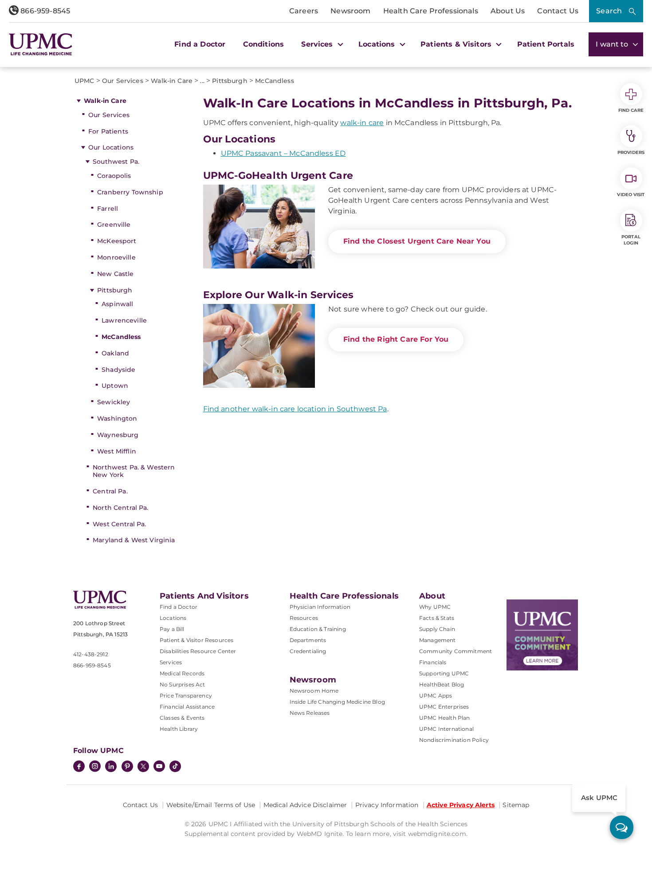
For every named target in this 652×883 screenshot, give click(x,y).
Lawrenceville (124, 320)
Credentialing (308, 651)
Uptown (115, 386)
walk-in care (362, 122)
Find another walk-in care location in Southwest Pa (295, 409)
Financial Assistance (187, 706)
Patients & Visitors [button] (457, 44)
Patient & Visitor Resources (196, 640)
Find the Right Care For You (395, 339)
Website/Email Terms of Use (210, 805)
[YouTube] (159, 767)
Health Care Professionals (430, 11)
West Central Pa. (119, 524)
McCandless (121, 337)
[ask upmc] (621, 827)
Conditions (263, 44)
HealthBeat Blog (441, 684)
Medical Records (182, 673)
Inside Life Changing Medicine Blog (337, 701)
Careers (303, 11)
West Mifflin (116, 451)
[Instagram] (95, 767)
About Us (508, 11)
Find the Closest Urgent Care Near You (417, 241)
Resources (304, 618)
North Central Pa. (120, 508)
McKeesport (116, 241)
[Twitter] (143, 766)
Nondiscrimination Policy (454, 740)
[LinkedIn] (111, 767)
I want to (613, 44)
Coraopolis (114, 176)
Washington (117, 418)
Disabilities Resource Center (198, 651)
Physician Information (320, 606)
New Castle (115, 274)
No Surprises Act (182, 684)
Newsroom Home (314, 690)
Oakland (115, 353)
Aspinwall (117, 304)
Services (171, 662)
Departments (308, 640)
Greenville (113, 225)
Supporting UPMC (444, 673)
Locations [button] (377, 44)
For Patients (108, 131)
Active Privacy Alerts (461, 805)
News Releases (310, 713)
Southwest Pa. (116, 162)
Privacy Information (387, 805)
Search (609, 11)
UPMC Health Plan (444, 717)
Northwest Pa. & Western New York (134, 471)
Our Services (109, 115)
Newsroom (350, 11)
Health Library (179, 728)
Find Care (631, 110)
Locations (173, 618)
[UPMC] (40, 44)
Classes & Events (182, 717)
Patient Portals (545, 44)
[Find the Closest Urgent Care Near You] (259, 226)
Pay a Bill (172, 629)
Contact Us (557, 11)
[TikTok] (175, 766)
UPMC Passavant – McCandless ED (283, 153)
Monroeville (116, 257)
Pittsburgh (114, 290)
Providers (630, 152)
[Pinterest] (127, 767)
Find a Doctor (199, 44)
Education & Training (318, 629)
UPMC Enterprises (444, 706)
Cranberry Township (130, 192)
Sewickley (113, 402)
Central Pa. (110, 491)
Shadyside (118, 370)
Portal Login (630, 240)
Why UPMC (435, 606)
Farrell (107, 209)
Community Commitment (455, 651)
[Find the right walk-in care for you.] (259, 346)
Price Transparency (186, 695)
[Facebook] (79, 767)
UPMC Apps (435, 695)
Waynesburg (117, 435)
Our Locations (111, 147)
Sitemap (516, 805)
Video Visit (630, 194)
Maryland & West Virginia (134, 540)
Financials (433, 662)
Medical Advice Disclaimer (305, 805)
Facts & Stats (436, 618)
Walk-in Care (105, 101)
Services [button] (318, 44)
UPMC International (446, 728)
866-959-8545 (44, 11)
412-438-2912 (90, 654)
